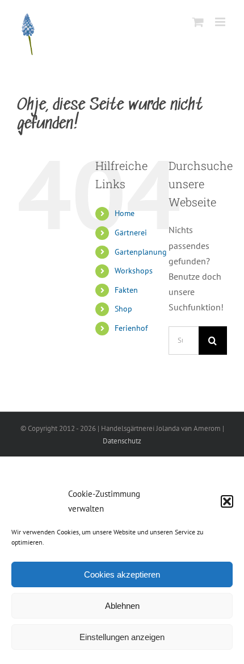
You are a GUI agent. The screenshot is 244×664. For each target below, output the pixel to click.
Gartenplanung (141, 252)
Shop (123, 309)
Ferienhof (131, 328)
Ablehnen (122, 606)
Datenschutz (122, 441)
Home (124, 213)
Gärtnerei (131, 232)
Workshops (134, 270)
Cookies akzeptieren (122, 574)
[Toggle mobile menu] (221, 22)
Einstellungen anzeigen (122, 637)
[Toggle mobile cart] (198, 22)
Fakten (126, 290)
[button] (227, 501)
